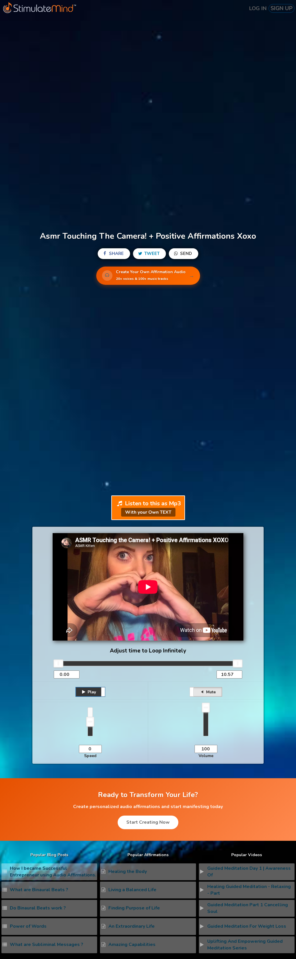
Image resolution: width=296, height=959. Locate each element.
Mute (210, 692)
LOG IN (258, 8)
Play (91, 692)
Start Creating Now (148, 822)
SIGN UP (282, 8)
